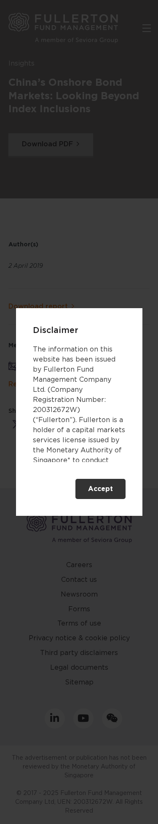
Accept (100, 489)
